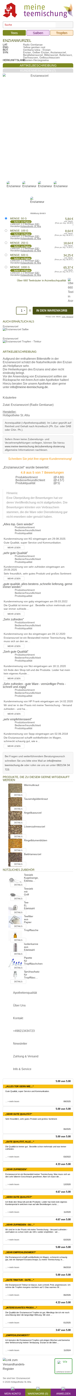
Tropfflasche (31, 930)
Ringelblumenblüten (35, 840)
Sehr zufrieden (13, 619)
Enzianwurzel (10, 326)
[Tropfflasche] (15, 935)
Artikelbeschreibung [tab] (38, 65)
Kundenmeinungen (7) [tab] (38, 70)
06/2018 (67, 1267)
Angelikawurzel (33, 812)
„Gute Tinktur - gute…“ (19, 1280)
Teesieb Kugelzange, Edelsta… (31, 877)
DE (37, 224)
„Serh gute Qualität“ (18, 1197)
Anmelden (63, 1393)
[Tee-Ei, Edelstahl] (15, 907)
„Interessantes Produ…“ (21, 1307)
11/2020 (67, 1212)
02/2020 (67, 1240)
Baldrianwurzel (32, 854)
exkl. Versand (67, 317)
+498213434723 (24, 1030)
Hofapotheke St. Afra (30, 226)
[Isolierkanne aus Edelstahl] (15, 949)
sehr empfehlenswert (17, 719)
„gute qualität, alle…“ (19, 1141)
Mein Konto (12, 1393)
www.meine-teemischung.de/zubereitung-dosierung (35, 446)
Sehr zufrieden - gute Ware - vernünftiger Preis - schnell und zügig (34, 685)
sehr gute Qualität (15, 553)
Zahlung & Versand (25, 1056)
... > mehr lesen (12, 1101)
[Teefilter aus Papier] (15, 921)
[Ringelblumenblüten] (15, 845)
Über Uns (19, 1005)
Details (18, 795)
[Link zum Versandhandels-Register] (14, 1367)
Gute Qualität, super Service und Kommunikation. (27, 1091)
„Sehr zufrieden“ (16, 1169)
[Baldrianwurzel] (15, 859)
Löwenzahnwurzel (34, 826)
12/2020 (67, 1184)
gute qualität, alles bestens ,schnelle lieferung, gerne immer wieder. (37, 585)
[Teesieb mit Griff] (15, 893)
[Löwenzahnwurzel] (15, 831)
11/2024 (67, 1350)
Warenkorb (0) (38, 1393)
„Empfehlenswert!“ (17, 1335)
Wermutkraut (31, 785)
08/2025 (67, 1101)
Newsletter (20, 1043)
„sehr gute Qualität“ (18, 1114)
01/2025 (67, 1323)
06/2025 (67, 1129)
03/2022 (67, 1157)
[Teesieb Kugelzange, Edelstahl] (15, 880)
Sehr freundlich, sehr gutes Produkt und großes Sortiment (31, 1119)
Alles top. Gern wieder (18, 524)
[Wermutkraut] (15, 790)
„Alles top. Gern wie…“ (19, 1086)
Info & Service (22, 1069)
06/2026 (67, 1295)
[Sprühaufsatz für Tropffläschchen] (15, 976)
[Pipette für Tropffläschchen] (15, 963)
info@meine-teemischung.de (29, 387)
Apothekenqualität (25, 992)
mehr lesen (14, 547)
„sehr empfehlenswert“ (20, 1252)
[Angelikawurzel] (15, 817)
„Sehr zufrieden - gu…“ (19, 1224)
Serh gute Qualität (15, 651)
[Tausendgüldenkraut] (15, 804)
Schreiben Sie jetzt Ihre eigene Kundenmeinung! (40, 458)
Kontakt (18, 1018)
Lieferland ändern (63, 1372)
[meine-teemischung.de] (38, 10)
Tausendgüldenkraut (36, 798)
